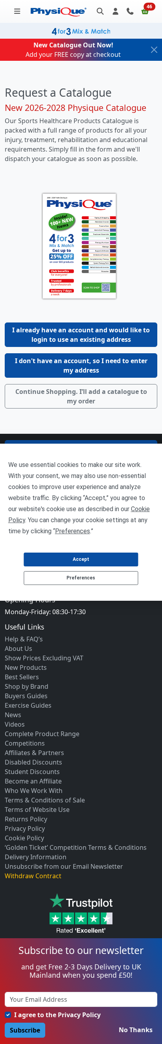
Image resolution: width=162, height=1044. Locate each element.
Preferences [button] (72, 531)
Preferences (80, 578)
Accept (81, 559)
